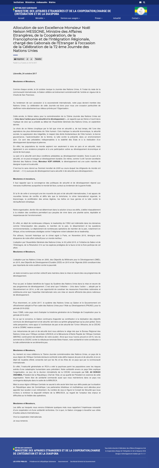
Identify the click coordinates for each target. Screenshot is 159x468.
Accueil (21, 18)
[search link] (144, 2)
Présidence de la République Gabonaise (43, 461)
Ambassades (41, 2)
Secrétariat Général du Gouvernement (82, 461)
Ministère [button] (40, 18)
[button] (27, 59)
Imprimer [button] (20, 59)
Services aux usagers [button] (70, 18)
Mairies (52, 2)
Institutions (19, 2)
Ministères (30, 2)
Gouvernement (63, 461)
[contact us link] (140, 2)
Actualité (117, 18)
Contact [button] (135, 18)
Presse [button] (98, 18)
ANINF (143, 454)
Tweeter (38, 59)
